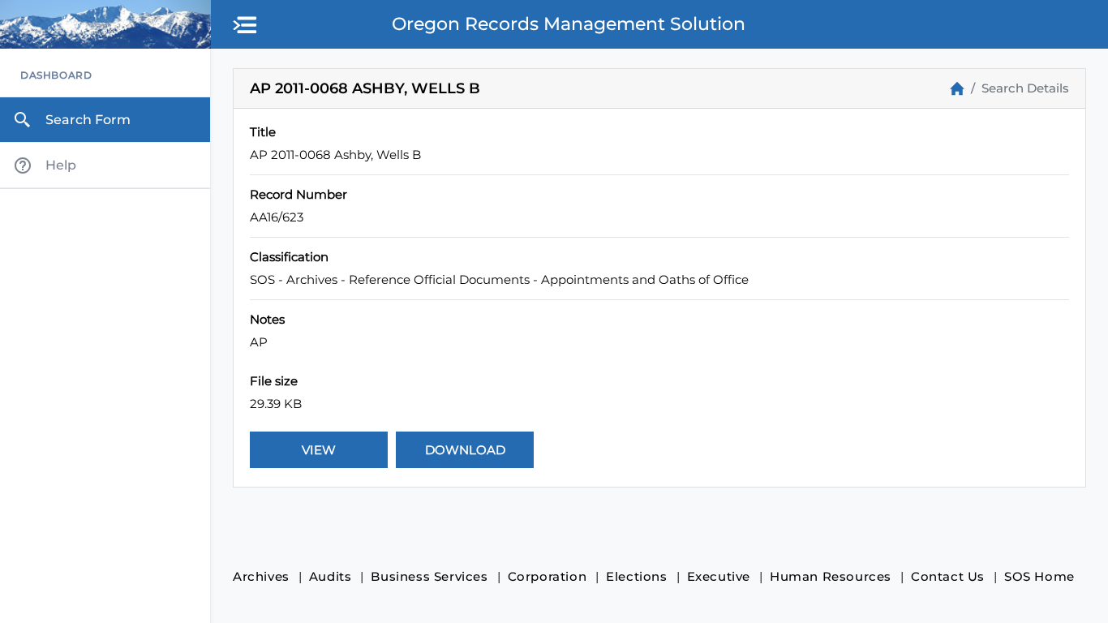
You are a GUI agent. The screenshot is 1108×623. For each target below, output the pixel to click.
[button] (245, 26)
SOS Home (1039, 576)
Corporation (547, 576)
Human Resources (830, 576)
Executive (718, 576)
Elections (636, 576)
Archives (261, 576)
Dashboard (56, 75)
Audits (330, 576)
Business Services (429, 576)
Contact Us (948, 576)
